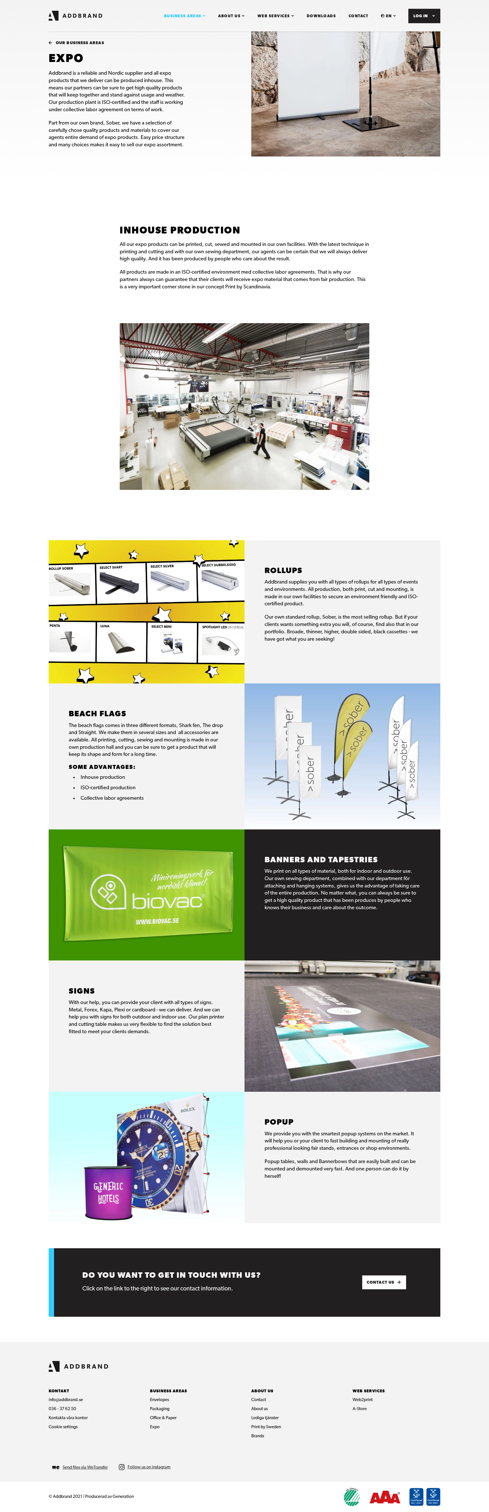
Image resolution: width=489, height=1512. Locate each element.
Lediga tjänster (265, 1418)
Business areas (182, 16)
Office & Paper (163, 1418)
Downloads (321, 16)
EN (389, 16)
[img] (144, 1467)
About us (229, 16)
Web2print (363, 1400)
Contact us (380, 1283)
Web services (274, 16)
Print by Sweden (266, 1427)
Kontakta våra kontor (68, 1418)
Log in (420, 16)
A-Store (360, 1409)
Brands (257, 1436)
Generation (123, 1496)
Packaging (160, 1409)
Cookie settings (63, 1427)
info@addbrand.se (66, 1400)
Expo (155, 1427)
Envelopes (159, 1400)
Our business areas (80, 43)
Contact (358, 16)
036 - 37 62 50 (62, 1409)
